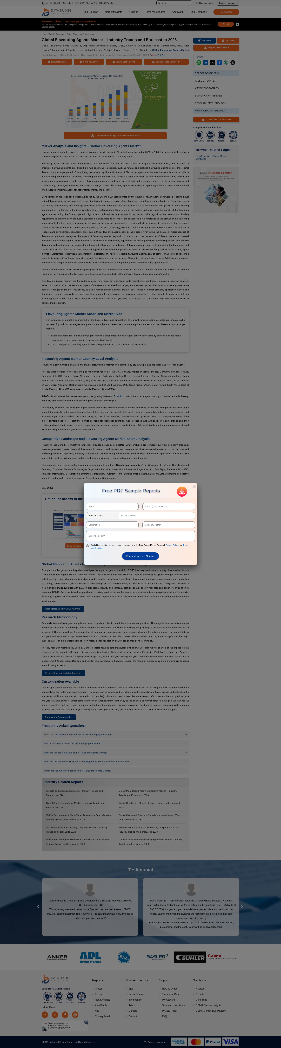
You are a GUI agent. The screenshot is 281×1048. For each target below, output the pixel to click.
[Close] (194, 486)
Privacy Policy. (172, 545)
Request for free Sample (140, 556)
